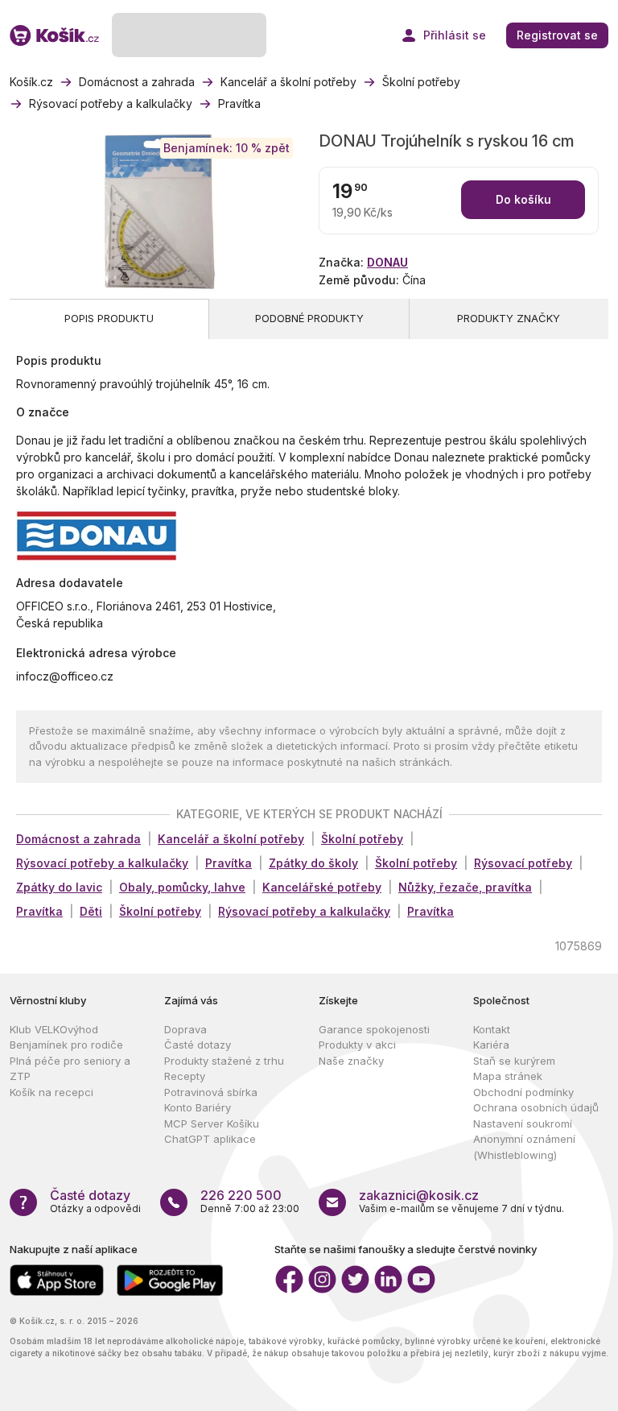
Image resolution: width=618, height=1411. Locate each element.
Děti (91, 911)
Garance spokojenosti (374, 1029)
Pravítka (228, 863)
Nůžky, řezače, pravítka (465, 887)
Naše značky (351, 1060)
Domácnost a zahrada (78, 839)
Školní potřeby (362, 839)
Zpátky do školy (313, 863)
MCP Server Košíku (211, 1123)
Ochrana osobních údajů (536, 1107)
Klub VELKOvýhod (54, 1029)
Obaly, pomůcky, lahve (182, 887)
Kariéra (491, 1044)
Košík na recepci (51, 1092)
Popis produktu (109, 318)
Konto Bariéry (197, 1107)
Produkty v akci (357, 1044)
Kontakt (491, 1029)
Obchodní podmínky (523, 1092)
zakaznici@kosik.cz (419, 1195)
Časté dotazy (197, 1044)
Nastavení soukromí (522, 1123)
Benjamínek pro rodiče (66, 1044)
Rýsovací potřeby (523, 863)
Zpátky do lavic (59, 887)
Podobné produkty (309, 318)
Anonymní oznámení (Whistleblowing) (524, 1146)
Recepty (184, 1076)
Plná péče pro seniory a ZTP (70, 1068)
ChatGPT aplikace (210, 1138)
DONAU (387, 262)
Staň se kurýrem (514, 1060)
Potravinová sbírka (211, 1092)
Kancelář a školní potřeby (231, 839)
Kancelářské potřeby (321, 887)
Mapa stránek (507, 1076)
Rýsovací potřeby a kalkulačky (102, 863)
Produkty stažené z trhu (224, 1060)
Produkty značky (508, 318)
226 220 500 (241, 1195)
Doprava (185, 1029)
